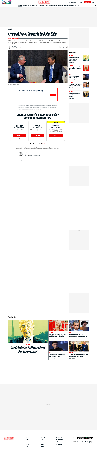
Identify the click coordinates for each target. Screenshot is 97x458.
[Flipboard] (90, 442)
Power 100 (60, 5)
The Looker (32, 5)
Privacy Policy (56, 148)
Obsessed (41, 5)
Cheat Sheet (26, 5)
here (35, 160)
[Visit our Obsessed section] (11, 2)
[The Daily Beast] (44, 2)
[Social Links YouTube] (85, 442)
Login (43, 143)
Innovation (66, 5)
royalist (26, 155)
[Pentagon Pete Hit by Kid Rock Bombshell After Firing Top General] (86, 87)
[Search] (95, 5)
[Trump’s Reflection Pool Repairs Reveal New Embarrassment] (86, 61)
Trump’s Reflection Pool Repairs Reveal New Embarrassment (27, 349)
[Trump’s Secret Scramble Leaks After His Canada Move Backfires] (86, 96)
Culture (42, 444)
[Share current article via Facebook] (58, 47)
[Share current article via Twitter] (61, 47)
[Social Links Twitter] (80, 442)
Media (37, 5)
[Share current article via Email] (63, 47)
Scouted (77, 5)
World (42, 442)
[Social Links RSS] (88, 442)
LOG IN (93, 2)
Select (19, 135)
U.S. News (71, 5)
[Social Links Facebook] (77, 442)
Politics (51, 5)
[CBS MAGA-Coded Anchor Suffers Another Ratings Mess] (86, 79)
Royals (46, 5)
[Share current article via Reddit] (66, 47)
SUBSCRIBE (87, 2)
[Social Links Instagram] (83, 442)
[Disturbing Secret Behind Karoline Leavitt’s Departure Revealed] (86, 70)
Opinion (55, 5)
